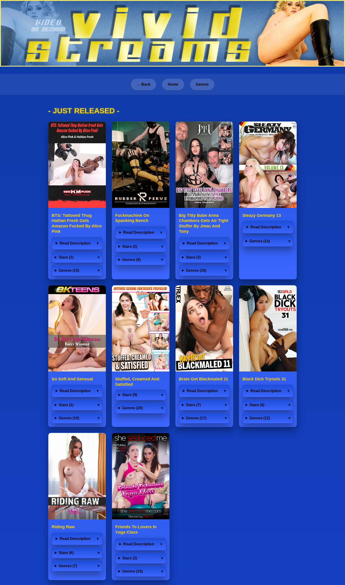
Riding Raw (63, 526)
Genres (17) (196, 418)
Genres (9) (131, 260)
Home (173, 84)
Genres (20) (132, 408)
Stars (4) (256, 405)
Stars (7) (193, 405)
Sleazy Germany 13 (261, 215)
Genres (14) (259, 241)
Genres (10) (69, 418)
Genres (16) (196, 270)
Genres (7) (68, 566)
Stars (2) (66, 257)
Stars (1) (66, 405)
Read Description (75, 243)
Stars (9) (129, 395)
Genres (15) (69, 270)
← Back (143, 84)
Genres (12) (259, 418)
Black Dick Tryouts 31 (264, 379)
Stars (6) (66, 553)
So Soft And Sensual (72, 379)
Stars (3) (193, 257)
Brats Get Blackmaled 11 (203, 379)
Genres (202, 84)
